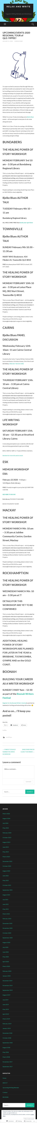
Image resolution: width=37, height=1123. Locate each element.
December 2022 (7, 861)
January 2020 (6, 976)
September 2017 (7, 1066)
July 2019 (5, 1000)
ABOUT (5, 1083)
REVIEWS (5, 1097)
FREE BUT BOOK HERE (16, 363)
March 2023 (6, 856)
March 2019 (6, 1019)
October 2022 (7, 866)
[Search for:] (18, 792)
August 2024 (6, 818)
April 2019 (6, 1014)
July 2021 (5, 899)
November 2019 (7, 985)
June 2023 (6, 847)
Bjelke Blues (30, 117)
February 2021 (7, 918)
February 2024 (7, 833)
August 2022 (6, 871)
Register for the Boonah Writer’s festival (14, 703)
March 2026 (6, 813)
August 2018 (6, 1047)
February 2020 (7, 971)
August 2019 (6, 995)
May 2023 (6, 852)
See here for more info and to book (13, 455)
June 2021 (6, 904)
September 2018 (7, 1042)
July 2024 (5, 823)
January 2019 (6, 1028)
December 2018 (7, 1033)
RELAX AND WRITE (19, 6)
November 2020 (7, 928)
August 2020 (6, 942)
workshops (9, 737)
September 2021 (7, 890)
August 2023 (6, 842)
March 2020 (6, 966)
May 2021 (6, 909)
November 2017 (7, 1062)
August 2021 (6, 895)
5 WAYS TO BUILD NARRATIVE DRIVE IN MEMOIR (9, 752)
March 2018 (6, 1057)
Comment (28, 781)
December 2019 (7, 980)
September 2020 (7, 938)
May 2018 (6, 1052)
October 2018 (7, 1038)
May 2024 (6, 828)
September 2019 (7, 990)
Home (4, 1078)
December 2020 (7, 923)
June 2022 (6, 875)
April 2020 (6, 961)
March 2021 (6, 914)
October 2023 (7, 837)
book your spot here (26, 222)
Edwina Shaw (19, 41)
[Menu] (4, 24)
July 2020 (5, 947)
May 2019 (6, 1009)
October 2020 (7, 933)
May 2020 (6, 957)
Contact (5, 1092)
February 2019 (7, 1023)
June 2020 (6, 952)
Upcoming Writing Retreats (11, 1087)
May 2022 (6, 880)
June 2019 (6, 1004)
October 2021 (7, 885)
